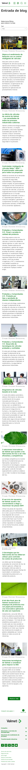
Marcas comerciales (6, 757)
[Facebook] (2, 745)
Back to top (23, 712)
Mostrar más (14, 698)
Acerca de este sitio (6, 751)
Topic (2, 26)
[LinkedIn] (12, 745)
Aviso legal (4, 755)
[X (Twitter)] (9, 745)
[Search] (21, 3)
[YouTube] (16, 745)
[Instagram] (6, 745)
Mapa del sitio (4, 753)
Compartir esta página (7, 711)
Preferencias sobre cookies (8, 761)
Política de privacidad (6, 759)
